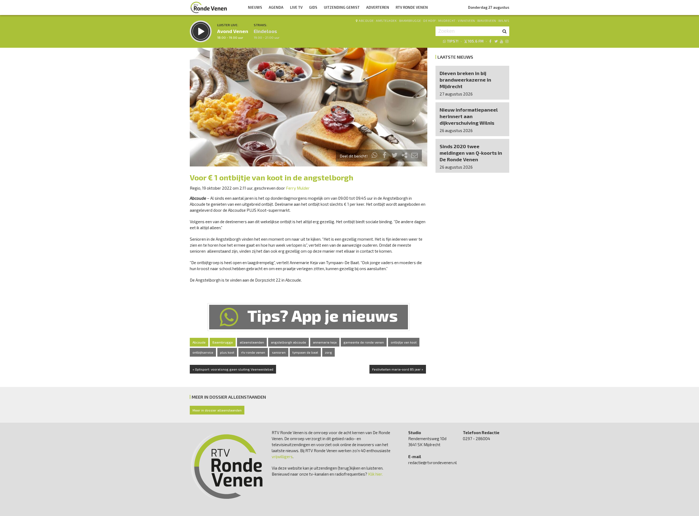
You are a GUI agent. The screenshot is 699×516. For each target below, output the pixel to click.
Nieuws (255, 7)
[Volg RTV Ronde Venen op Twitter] (496, 41)
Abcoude (366, 20)
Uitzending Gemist (342, 7)
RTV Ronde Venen (412, 7)
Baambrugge (410, 20)
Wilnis (503, 20)
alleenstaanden (252, 342)
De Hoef (429, 20)
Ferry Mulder (298, 188)
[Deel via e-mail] (414, 156)
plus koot (227, 352)
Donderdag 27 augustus (488, 7)
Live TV (296, 7)
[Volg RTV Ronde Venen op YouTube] (501, 41)
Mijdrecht (447, 20)
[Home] (208, 7)
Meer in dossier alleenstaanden (217, 410)
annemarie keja (325, 342)
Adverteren (377, 7)
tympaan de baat (305, 352)
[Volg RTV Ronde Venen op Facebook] (490, 41)
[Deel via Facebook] (384, 156)
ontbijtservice (202, 352)
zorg (328, 352)
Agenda (276, 7)
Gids (313, 7)
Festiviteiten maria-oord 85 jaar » (397, 369)
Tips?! (452, 41)
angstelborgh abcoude (288, 342)
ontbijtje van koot (404, 342)
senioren (279, 352)
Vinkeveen (466, 20)
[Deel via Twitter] (394, 156)
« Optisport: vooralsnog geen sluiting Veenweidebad (232, 369)
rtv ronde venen (253, 352)
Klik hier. (375, 474)
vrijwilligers (282, 456)
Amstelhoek (386, 20)
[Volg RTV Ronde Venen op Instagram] (507, 41)
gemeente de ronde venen (363, 342)
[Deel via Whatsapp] (374, 156)
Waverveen (486, 20)
